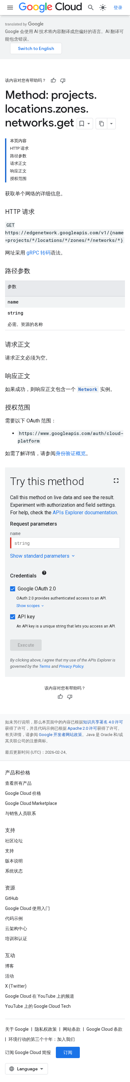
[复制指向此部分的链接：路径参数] (36, 271)
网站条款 (71, 1029)
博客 (9, 965)
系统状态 (14, 870)
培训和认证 (16, 938)
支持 (9, 850)
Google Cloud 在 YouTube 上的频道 (39, 996)
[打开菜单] (10, 7)
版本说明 (14, 860)
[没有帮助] (63, 80)
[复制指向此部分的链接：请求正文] (36, 345)
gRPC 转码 (38, 253)
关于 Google (17, 1029)
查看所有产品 (18, 783)
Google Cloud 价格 (23, 793)
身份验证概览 (71, 453)
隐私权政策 (46, 1029)
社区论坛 (14, 840)
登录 (118, 7)
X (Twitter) (16, 986)
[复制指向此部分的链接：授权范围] (36, 408)
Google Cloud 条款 (104, 1029)
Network (88, 389)
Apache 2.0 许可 (82, 728)
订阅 (67, 1052)
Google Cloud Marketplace (31, 803)
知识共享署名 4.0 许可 (103, 722)
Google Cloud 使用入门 (27, 908)
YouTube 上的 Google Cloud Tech (38, 1006)
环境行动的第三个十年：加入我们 (42, 1039)
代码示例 (14, 918)
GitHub (11, 898)
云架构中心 (16, 928)
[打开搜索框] (91, 7)
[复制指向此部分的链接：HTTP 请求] (41, 212)
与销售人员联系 (20, 813)
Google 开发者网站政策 (60, 734)
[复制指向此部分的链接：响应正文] (36, 376)
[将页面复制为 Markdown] (101, 123)
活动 (9, 976)
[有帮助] (53, 80)
